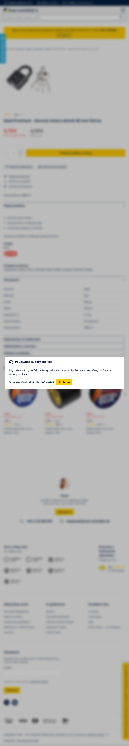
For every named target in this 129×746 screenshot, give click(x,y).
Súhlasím (64, 382)
